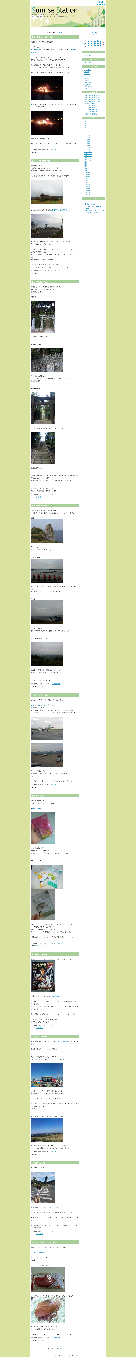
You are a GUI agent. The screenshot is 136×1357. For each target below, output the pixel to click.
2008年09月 (88, 184)
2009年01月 (88, 176)
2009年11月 (88, 156)
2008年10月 (88, 182)
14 (98, 41)
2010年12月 (88, 129)
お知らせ (87, 80)
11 (88, 41)
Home (61, 33)
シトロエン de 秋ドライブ (56, 1207)
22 (100, 43)
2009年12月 (88, 154)
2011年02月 (88, 125)
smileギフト (88, 208)
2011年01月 (88, 127)
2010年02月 (88, 150)
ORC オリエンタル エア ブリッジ (42, 705)
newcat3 (87, 78)
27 (95, 45)
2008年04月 (88, 194)
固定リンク (39, 152)
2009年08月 (88, 162)
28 (98, 45)
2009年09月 (88, 160)
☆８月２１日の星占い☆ (92, 108)
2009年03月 (88, 172)
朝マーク (87, 88)
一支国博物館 (35, 49)
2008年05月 (88, 192)
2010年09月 (88, 135)
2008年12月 (88, 178)
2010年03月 (88, 147)
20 (95, 43)
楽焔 (32, 104)
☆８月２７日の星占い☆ (92, 97)
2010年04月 (88, 145)
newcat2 (87, 76)
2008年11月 (88, 180)
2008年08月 (88, 186)
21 (98, 43)
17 (85, 43)
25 (88, 45)
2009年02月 (88, 174)
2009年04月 (88, 170)
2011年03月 (88, 123)
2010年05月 (88, 143)
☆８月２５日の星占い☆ (92, 101)
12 (91, 41)
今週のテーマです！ (90, 104)
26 (91, 45)
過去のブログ (56, 149)
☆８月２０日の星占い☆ (92, 110)
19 (91, 43)
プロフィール (88, 62)
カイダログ (87, 82)
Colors (86, 202)
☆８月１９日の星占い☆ (92, 112)
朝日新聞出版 (54, 996)
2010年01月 (88, 152)
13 (95, 41)
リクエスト (87, 55)
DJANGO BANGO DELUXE (93, 206)
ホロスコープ (88, 84)
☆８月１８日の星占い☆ (92, 114)
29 (100, 45)
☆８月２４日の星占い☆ (92, 106)
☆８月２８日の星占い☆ (92, 95)
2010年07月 (88, 139)
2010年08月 (88, 137)
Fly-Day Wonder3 (89, 204)
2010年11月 (88, 131)
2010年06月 (88, 141)
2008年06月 (88, 190)
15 (100, 41)
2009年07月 (88, 164)
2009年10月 (88, 158)
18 (88, 43)
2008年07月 (88, 188)
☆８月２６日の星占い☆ (92, 99)
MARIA (86, 72)
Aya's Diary (87, 70)
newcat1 (87, 74)
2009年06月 (88, 166)
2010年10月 (88, 133)
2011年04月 (88, 121)
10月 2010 (94, 32)
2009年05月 (88, 168)
